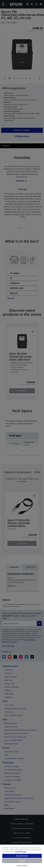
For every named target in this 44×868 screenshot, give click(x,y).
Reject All (22, 860)
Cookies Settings (22, 865)
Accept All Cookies (22, 856)
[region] (22, 856)
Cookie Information (20, 851)
